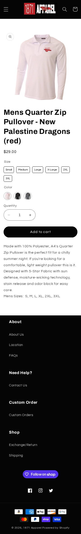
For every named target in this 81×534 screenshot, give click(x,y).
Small (9, 169)
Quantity (10, 205)
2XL (65, 169)
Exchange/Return (23, 445)
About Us (16, 334)
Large (37, 169)
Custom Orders (21, 415)
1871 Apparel (32, 528)
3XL (8, 178)
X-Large (52, 169)
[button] (6, 9)
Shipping (16, 455)
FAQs (13, 355)
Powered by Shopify (56, 528)
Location (16, 345)
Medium (23, 169)
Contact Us (18, 385)
